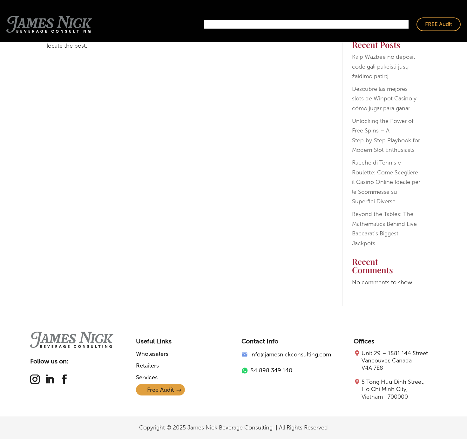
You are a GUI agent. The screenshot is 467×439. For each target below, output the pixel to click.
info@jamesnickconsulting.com (290, 354)
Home (217, 24)
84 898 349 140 (271, 370)
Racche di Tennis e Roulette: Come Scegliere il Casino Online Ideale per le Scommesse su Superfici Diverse (386, 182)
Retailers (286, 24)
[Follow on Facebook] (64, 379)
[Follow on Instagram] (35, 379)
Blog (398, 24)
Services (317, 24)
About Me (349, 24)
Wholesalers (250, 24)
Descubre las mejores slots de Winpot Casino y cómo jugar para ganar (384, 98)
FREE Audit (438, 24)
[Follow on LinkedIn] (49, 379)
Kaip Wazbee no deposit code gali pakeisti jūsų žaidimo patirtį (383, 66)
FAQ (377, 24)
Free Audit (160, 389)
